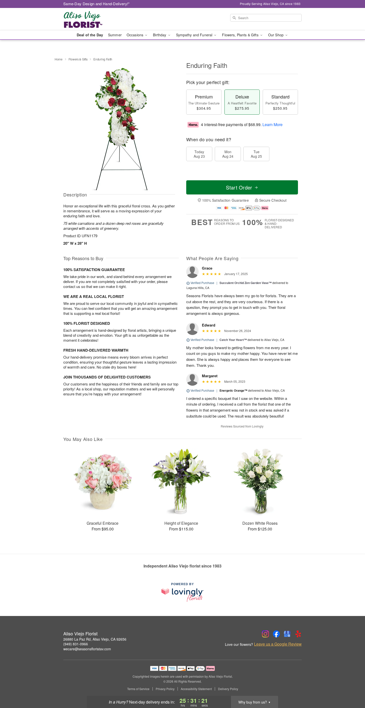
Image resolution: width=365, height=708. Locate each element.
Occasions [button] (135, 34)
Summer (115, 34)
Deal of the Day (90, 34)
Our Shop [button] (276, 34)
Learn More (272, 124)
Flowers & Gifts (78, 59)
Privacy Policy (165, 688)
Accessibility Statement (196, 688)
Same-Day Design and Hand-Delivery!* (96, 3)
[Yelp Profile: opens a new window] (298, 633)
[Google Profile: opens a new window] (287, 633)
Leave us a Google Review (278, 644)
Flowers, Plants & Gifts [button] (240, 34)
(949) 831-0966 (75, 643)
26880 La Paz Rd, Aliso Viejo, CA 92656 (94, 639)
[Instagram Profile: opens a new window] (265, 633)
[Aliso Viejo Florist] (99, 19)
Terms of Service (138, 688)
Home (59, 59)
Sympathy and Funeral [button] (195, 34)
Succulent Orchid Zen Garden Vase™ (245, 283)
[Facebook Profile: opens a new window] (276, 633)
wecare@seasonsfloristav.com (87, 648)
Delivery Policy (228, 688)
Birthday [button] (160, 34)
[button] (352, 687)
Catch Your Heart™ (233, 339)
